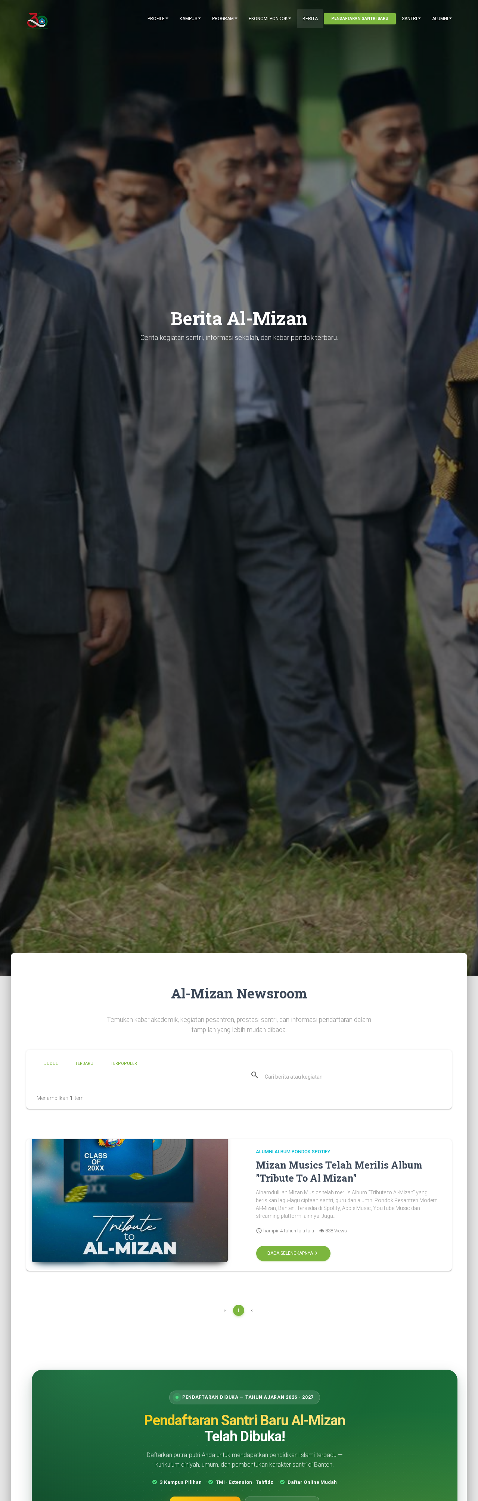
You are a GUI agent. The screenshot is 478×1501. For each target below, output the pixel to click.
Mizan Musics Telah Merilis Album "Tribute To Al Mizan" (339, 1171)
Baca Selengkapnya (293, 1253)
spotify (321, 1151)
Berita (310, 18)
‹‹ (225, 1310)
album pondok (292, 1151)
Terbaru (84, 1063)
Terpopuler (124, 1063)
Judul (51, 1063)
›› (252, 1310)
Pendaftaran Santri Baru (359, 18)
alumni (264, 1151)
